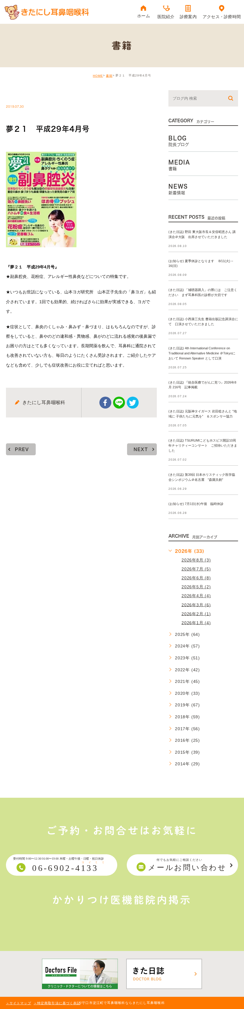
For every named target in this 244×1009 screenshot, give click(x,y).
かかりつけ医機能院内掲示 (122, 900)
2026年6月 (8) (196, 577)
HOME (98, 75)
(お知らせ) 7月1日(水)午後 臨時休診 (195, 504)
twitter (133, 403)
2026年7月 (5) (196, 569)
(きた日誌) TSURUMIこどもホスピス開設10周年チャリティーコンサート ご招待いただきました (202, 446)
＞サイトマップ (18, 1003)
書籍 (109, 75)
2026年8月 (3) (196, 560)
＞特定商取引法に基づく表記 (57, 1003)
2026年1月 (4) (196, 622)
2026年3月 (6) (196, 604)
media (20, 94)
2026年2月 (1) (196, 613)
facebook (105, 403)
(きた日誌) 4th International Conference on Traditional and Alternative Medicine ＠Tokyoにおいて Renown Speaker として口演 (201, 353)
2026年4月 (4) (196, 595)
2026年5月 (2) (196, 586)
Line (119, 403)
